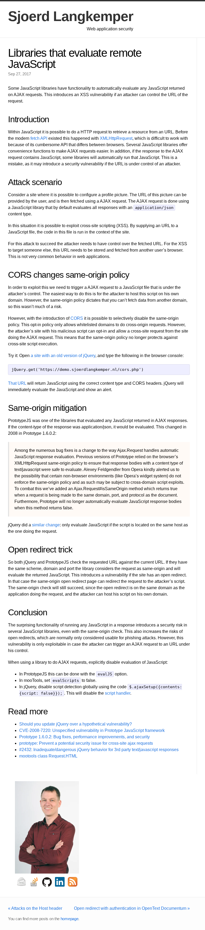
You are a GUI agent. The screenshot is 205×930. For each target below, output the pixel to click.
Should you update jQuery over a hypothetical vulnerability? (75, 724)
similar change (46, 525)
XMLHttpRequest (116, 138)
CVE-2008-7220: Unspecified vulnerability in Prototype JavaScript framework (92, 730)
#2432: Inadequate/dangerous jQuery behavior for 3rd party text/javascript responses (99, 749)
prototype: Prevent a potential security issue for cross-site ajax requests (86, 743)
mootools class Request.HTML (48, 756)
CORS (76, 318)
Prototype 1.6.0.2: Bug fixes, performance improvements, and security (84, 737)
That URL (17, 383)
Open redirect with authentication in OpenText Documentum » (132, 908)
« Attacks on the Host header (35, 908)
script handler (117, 693)
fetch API (38, 138)
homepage (69, 918)
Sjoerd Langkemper (70, 16)
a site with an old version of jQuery (63, 355)
